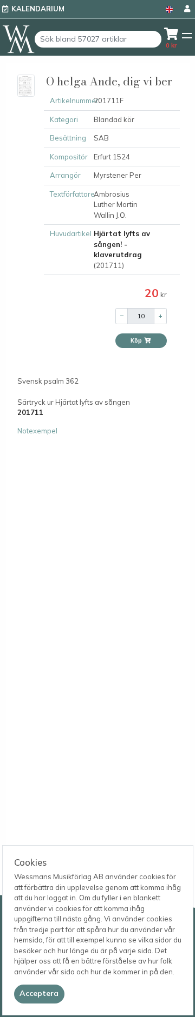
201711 (30, 412)
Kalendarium (37, 8)
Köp (137, 340)
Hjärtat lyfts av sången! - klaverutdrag (122, 244)
